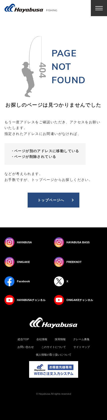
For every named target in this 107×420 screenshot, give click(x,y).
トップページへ (51, 200)
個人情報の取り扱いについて (53, 354)
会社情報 (41, 339)
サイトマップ (81, 347)
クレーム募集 (81, 339)
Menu (99, 8)
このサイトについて (53, 347)
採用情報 (60, 339)
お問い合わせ (25, 347)
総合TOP (23, 339)
